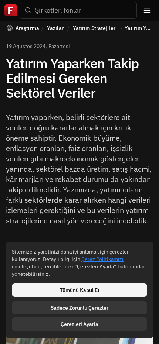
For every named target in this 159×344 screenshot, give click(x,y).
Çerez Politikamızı (102, 259)
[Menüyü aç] (147, 10)
